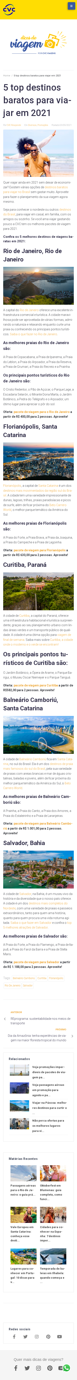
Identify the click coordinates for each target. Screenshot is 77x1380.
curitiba (41, 978)
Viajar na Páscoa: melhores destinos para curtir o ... (49, 1108)
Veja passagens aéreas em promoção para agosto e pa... (48, 1090)
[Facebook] (14, 1337)
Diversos (32, 125)
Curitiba (24, 615)
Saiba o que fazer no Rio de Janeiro (33, 334)
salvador (28, 985)
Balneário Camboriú (32, 759)
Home (6, 75)
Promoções (42, 125)
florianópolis (56, 978)
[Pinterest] (48, 1337)
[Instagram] (36, 1337)
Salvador (25, 894)
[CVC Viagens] (10, 10)
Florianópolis (12, 485)
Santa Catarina (48, 485)
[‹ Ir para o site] (50, 8)
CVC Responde (14, 125)
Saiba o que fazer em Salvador (31, 922)
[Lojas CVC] (59, 8)
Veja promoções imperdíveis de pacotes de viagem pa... (49, 1072)
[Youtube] (59, 1337)
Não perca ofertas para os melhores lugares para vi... (48, 1126)
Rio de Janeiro (29, 310)
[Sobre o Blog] (67, 8)
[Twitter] (25, 1337)
